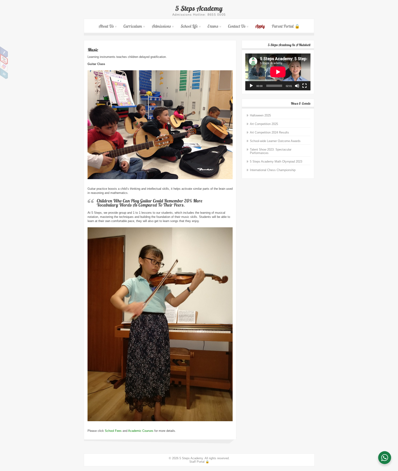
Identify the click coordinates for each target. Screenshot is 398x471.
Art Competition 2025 (264, 124)
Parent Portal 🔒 (286, 26)
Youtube (4, 59)
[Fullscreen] (304, 85)
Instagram (4, 66)
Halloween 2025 (260, 115)
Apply (260, 26)
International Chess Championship (273, 170)
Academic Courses (140, 430)
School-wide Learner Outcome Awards (275, 141)
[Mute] (297, 85)
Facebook (4, 52)
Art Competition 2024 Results (269, 132)
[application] (277, 71)
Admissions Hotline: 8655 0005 (199, 14)
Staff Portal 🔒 (199, 461)
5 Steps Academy (199, 8)
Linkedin (4, 73)
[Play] (251, 85)
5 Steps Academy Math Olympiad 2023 (276, 161)
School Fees (113, 430)
